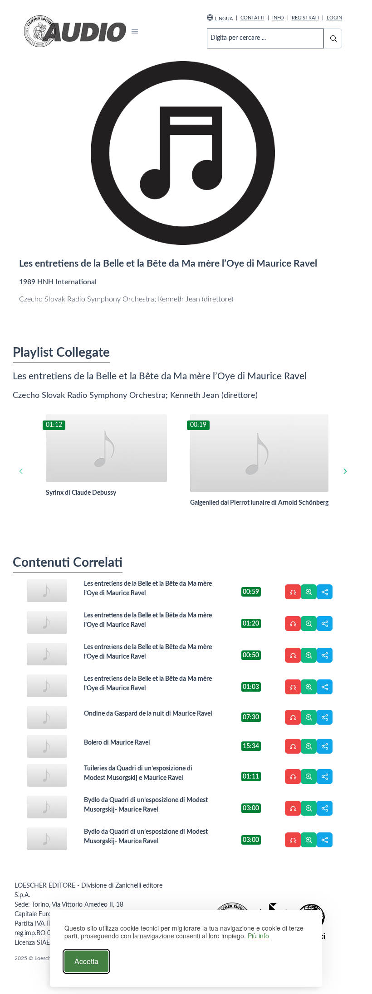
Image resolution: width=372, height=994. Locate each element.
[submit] (332, 38)
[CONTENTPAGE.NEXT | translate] (345, 471)
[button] (135, 31)
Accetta (86, 961)
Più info (258, 936)
